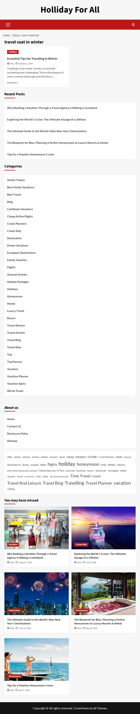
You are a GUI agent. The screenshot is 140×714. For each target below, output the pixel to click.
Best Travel (14, 194)
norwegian (113, 470)
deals (119, 456)
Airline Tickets (16, 180)
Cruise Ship (14, 230)
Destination (14, 238)
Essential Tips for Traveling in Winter (32, 59)
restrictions (30, 476)
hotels (111, 464)
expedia (35, 464)
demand (127, 457)
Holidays (13, 51)
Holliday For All (70, 10)
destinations (14, 464)
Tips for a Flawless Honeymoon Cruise (30, 154)
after (10, 456)
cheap (70, 456)
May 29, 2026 (91, 628)
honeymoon (88, 464)
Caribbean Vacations (20, 209)
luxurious (81, 470)
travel (96, 476)
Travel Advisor (16, 325)
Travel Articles (16, 332)
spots (45, 476)
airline (35, 456)
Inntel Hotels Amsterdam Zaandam (22, 471)
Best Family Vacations (20, 187)
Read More (12, 82)
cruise (92, 456)
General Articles (17, 274)
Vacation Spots (16, 383)
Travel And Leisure (24, 483)
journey (70, 470)
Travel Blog (14, 340)
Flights (11, 267)
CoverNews (81, 708)
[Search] (133, 24)
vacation (122, 483)
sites (38, 476)
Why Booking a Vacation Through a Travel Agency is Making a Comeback (52, 107)
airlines (44, 457)
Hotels (11, 303)
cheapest (80, 456)
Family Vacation (17, 260)
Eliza (12, 63)
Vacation (12, 369)
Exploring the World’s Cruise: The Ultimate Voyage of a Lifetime (46, 119)
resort (20, 476)
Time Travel (80, 475)
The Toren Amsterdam (59, 476)
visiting (11, 489)
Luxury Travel (15, 310)
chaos (62, 457)
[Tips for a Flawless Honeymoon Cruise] (36, 659)
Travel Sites (14, 347)
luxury (90, 470)
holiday (67, 463)
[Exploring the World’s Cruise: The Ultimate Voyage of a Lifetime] (103, 528)
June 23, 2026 (24, 628)
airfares (26, 457)
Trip (9, 354)
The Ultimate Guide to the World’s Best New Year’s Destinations (47, 131)
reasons (11, 476)
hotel (103, 464)
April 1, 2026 (24, 690)
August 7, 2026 (25, 562)
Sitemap (12, 440)
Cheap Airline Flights (20, 216)
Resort (11, 318)
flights (52, 464)
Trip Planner (14, 361)
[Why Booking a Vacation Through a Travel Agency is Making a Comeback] (36, 528)
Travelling (74, 483)
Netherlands (100, 471)
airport (54, 456)
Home (11, 419)
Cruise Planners (17, 223)
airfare (17, 457)
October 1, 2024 (25, 63)
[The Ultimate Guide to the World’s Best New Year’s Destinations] (36, 593)
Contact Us (14, 426)
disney (25, 464)
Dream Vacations (17, 245)
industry (121, 464)
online (123, 470)
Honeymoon (15, 296)
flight (43, 464)
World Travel (15, 390)
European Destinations (21, 252)
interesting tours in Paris (52, 470)
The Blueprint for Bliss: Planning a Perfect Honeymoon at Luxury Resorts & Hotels (57, 142)
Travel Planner (99, 483)
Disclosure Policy (17, 433)
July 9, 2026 (90, 562)
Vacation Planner (17, 376)
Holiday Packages (18, 281)
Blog (10, 201)
